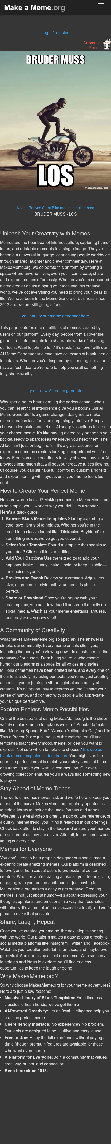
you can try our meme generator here (55, 316)
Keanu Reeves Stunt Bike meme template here (55, 207)
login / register (55, 32)
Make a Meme (34, 7)
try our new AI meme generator (56, 390)
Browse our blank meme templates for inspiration (52, 752)
